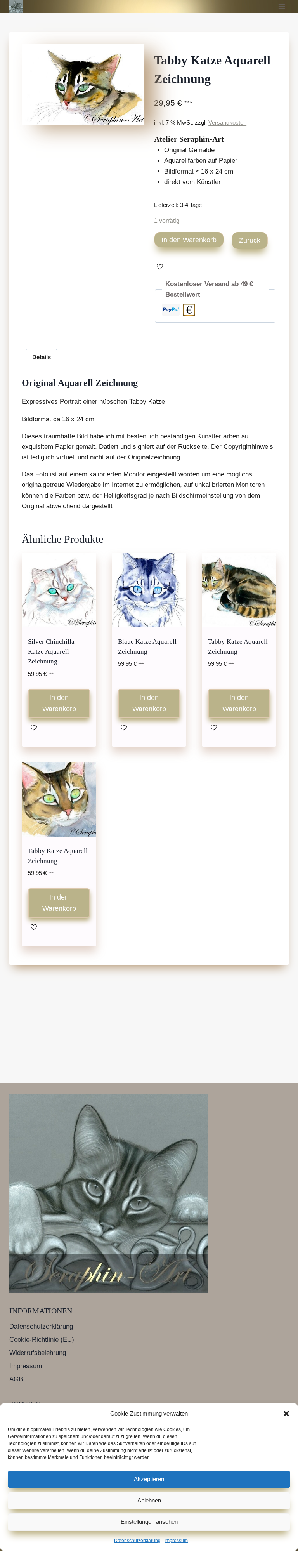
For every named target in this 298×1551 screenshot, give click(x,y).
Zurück (249, 240)
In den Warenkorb (189, 240)
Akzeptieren (149, 1479)
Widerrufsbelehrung (37, 1352)
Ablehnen (149, 1500)
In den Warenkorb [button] (59, 703)
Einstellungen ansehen (149, 1521)
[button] (286, 1413)
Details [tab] (41, 357)
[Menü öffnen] (281, 6)
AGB (16, 1379)
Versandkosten (227, 122)
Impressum (176, 1540)
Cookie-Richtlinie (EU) (41, 1339)
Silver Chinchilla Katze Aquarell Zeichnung (51, 651)
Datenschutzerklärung (137, 1540)
